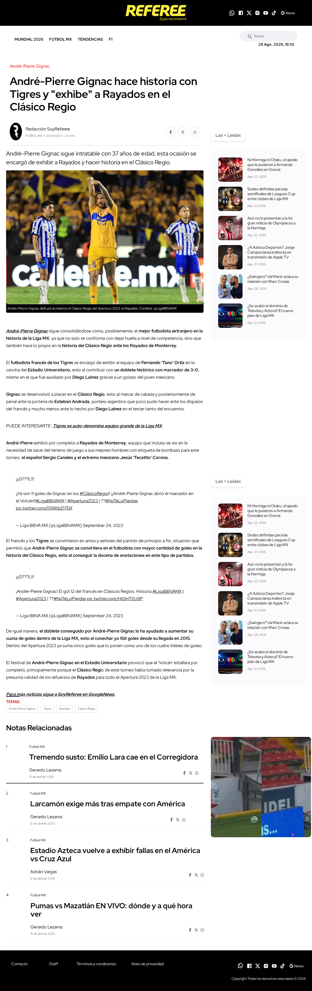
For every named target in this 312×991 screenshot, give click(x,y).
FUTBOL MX (60, 39)
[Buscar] (249, 36)
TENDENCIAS (90, 39)
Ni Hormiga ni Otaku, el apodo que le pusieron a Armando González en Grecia (272, 164)
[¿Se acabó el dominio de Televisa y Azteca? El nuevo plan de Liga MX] (230, 315)
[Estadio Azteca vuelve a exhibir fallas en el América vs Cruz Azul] (260, 879)
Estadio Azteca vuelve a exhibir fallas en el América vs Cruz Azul (115, 854)
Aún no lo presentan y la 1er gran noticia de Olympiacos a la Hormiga (271, 223)
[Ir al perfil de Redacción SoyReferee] (16, 131)
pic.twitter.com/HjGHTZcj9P (115, 598)
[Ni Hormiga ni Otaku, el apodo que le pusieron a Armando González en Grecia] (230, 169)
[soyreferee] (156, 13)
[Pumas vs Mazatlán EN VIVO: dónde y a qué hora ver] (260, 934)
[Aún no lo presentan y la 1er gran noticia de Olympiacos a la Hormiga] (230, 228)
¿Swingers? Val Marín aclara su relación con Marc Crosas (272, 279)
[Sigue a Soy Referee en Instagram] (257, 12)
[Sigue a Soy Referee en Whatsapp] (232, 13)
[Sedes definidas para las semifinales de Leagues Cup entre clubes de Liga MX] (230, 199)
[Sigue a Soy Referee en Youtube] (265, 12)
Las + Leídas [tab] (228, 135)
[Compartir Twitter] (183, 132)
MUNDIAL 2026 (29, 39)
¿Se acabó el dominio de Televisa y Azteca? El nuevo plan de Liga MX (270, 310)
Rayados (64, 709)
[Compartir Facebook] (171, 132)
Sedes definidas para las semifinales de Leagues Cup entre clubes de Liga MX (271, 193)
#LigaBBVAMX (49, 501)
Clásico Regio (86, 709)
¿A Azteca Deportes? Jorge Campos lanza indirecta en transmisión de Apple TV (271, 252)
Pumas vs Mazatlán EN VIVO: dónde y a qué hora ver (111, 909)
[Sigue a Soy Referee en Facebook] (240, 12)
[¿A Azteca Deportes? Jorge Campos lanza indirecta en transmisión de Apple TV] (230, 257)
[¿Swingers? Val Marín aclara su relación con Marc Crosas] (230, 286)
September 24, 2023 (103, 525)
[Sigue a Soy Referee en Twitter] (249, 12)
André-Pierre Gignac (22, 709)
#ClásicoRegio (94, 493)
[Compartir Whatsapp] (195, 132)
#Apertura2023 (83, 501)
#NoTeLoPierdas (121, 501)
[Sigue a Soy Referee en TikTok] (274, 12)
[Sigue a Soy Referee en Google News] (288, 12)
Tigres (47, 709)
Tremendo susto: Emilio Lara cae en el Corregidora (113, 757)
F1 (110, 39)
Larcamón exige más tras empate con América (107, 803)
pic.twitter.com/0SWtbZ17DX (44, 508)
